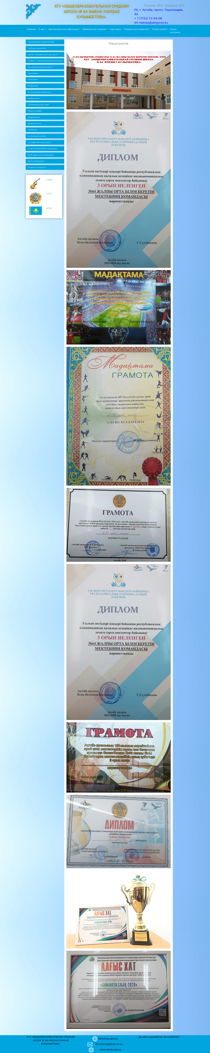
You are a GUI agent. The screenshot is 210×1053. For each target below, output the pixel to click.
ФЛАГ (49, 208)
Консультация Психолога (39, 92)
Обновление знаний (94, 29)
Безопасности (34, 123)
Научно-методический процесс (42, 54)
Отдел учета (159, 29)
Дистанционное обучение (63, 29)
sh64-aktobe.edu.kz (109, 1049)
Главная (31, 29)
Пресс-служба (34, 111)
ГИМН (49, 179)
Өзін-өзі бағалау (35, 161)
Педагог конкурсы (36, 167)
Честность (32, 130)
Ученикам (32, 73)
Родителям (33, 86)
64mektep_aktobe (108, 1038)
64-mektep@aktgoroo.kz (109, 1044)
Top (203, 1046)
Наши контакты (175, 31)
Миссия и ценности (37, 48)
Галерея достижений (136, 29)
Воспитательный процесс (39, 67)
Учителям (32, 79)
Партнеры (115, 29)
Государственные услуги (39, 142)
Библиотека (33, 98)
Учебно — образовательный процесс (45, 61)
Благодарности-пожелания (40, 155)
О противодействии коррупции (42, 148)
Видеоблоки (34, 117)
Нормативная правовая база (41, 42)
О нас (41, 29)
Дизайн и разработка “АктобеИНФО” (159, 1036)
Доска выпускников (37, 136)
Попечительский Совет (38, 105)
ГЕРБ (49, 193)
